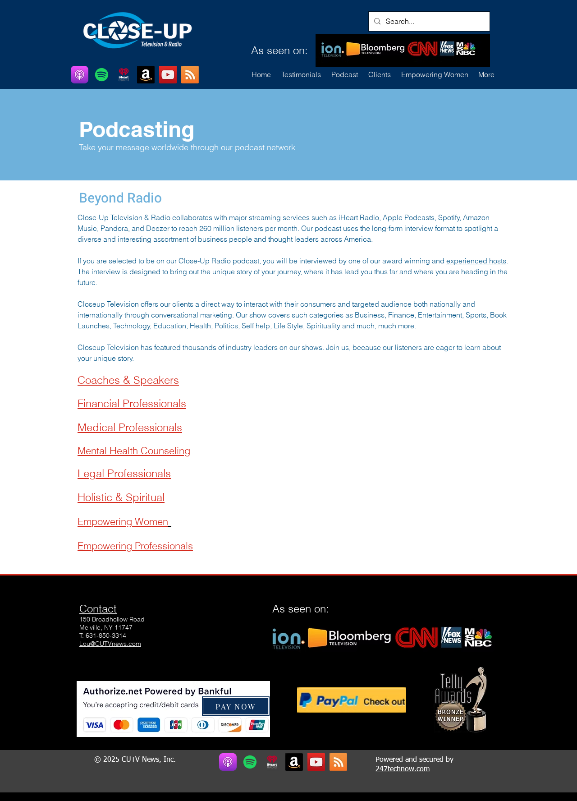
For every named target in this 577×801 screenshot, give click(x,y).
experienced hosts (476, 260)
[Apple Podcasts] (79, 74)
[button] (379, 74)
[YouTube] (168, 74)
